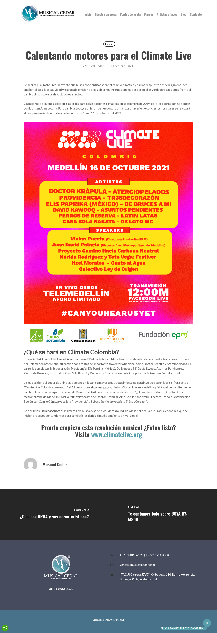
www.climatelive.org (116, 434)
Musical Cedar (94, 66)
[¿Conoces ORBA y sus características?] (54, 514)
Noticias (109, 44)
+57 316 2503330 (157, 555)
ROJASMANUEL (115, 619)
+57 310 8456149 (132, 555)
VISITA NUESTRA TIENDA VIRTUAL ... (186, 628)
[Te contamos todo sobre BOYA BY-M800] (162, 514)
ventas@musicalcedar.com (137, 564)
